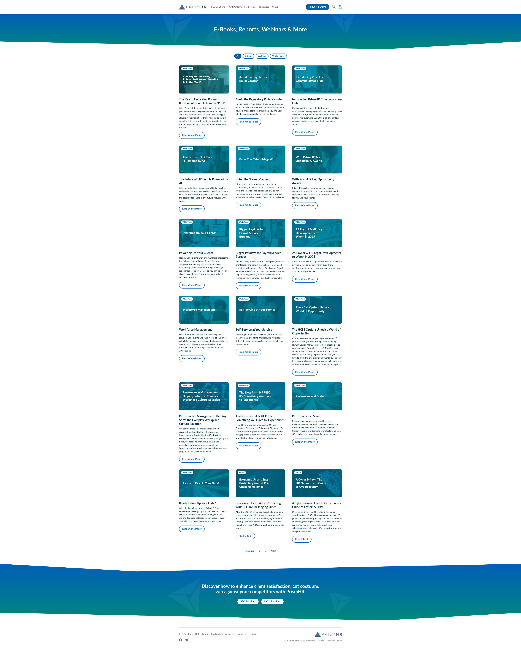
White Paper (278, 56)
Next (273, 551)
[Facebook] (180, 639)
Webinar (262, 56)
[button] (218, 7)
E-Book (248, 56)
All (237, 56)
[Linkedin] (186, 639)
